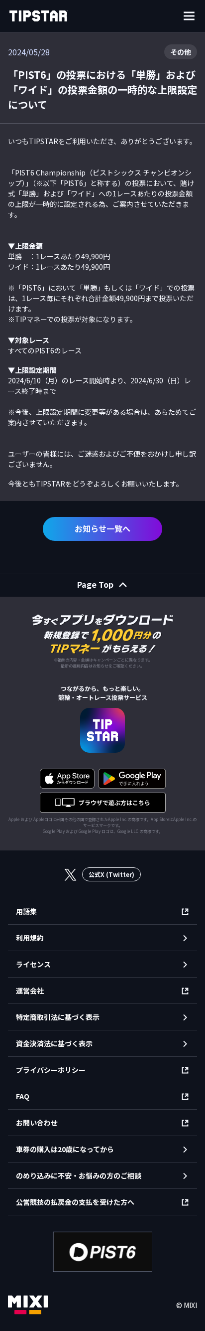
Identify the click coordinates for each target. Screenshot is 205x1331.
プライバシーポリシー (51, 1070)
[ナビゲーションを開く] (189, 16)
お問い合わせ (37, 1123)
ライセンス (33, 964)
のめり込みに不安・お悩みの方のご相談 (78, 1175)
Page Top (95, 584)
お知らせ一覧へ (102, 528)
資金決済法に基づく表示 (54, 1043)
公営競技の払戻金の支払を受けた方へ (75, 1202)
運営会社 (30, 991)
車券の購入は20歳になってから (65, 1149)
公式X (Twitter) (111, 874)
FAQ (22, 1096)
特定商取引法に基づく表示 (58, 1017)
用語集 (26, 911)
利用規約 (30, 938)
